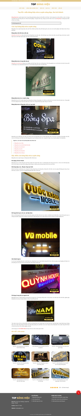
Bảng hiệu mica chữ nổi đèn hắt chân (22, 145)
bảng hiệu (59, 18)
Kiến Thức (54, 8)
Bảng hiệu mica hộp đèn (20, 150)
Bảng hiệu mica (15, 17)
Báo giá (42, 8)
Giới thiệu (21, 8)
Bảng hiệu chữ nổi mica (16, 35)
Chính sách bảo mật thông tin (58, 401)
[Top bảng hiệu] (40, 4)
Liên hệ (60, 8)
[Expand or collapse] (60, 23)
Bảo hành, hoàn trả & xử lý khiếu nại (59, 399)
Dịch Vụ (48, 8)
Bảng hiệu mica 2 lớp (19, 143)
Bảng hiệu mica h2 (18, 148)
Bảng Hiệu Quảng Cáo (32, 8)
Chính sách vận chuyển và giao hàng (60, 397)
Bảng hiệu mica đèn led (19, 147)
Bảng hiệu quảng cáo (37, 397)
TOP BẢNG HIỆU (22, 328)
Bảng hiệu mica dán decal (17, 63)
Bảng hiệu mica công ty (20, 152)
